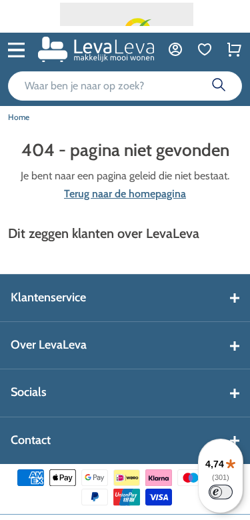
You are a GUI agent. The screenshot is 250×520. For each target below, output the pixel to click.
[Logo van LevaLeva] (96, 49)
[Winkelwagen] (234, 49)
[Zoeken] (218, 86)
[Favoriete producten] (205, 49)
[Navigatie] (16, 49)
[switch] (221, 492)
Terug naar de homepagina (125, 193)
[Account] (175, 49)
